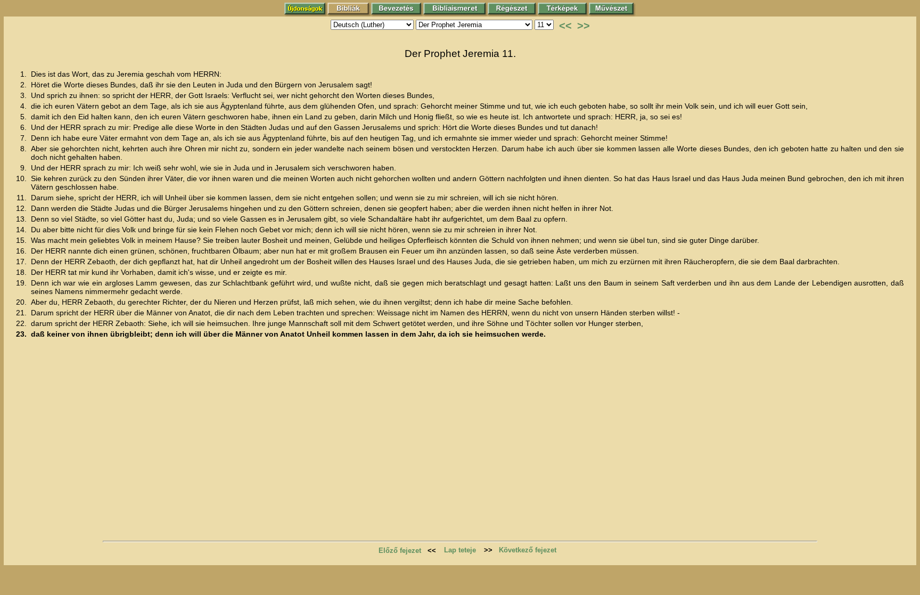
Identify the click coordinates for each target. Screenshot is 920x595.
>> (583, 25)
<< (565, 25)
